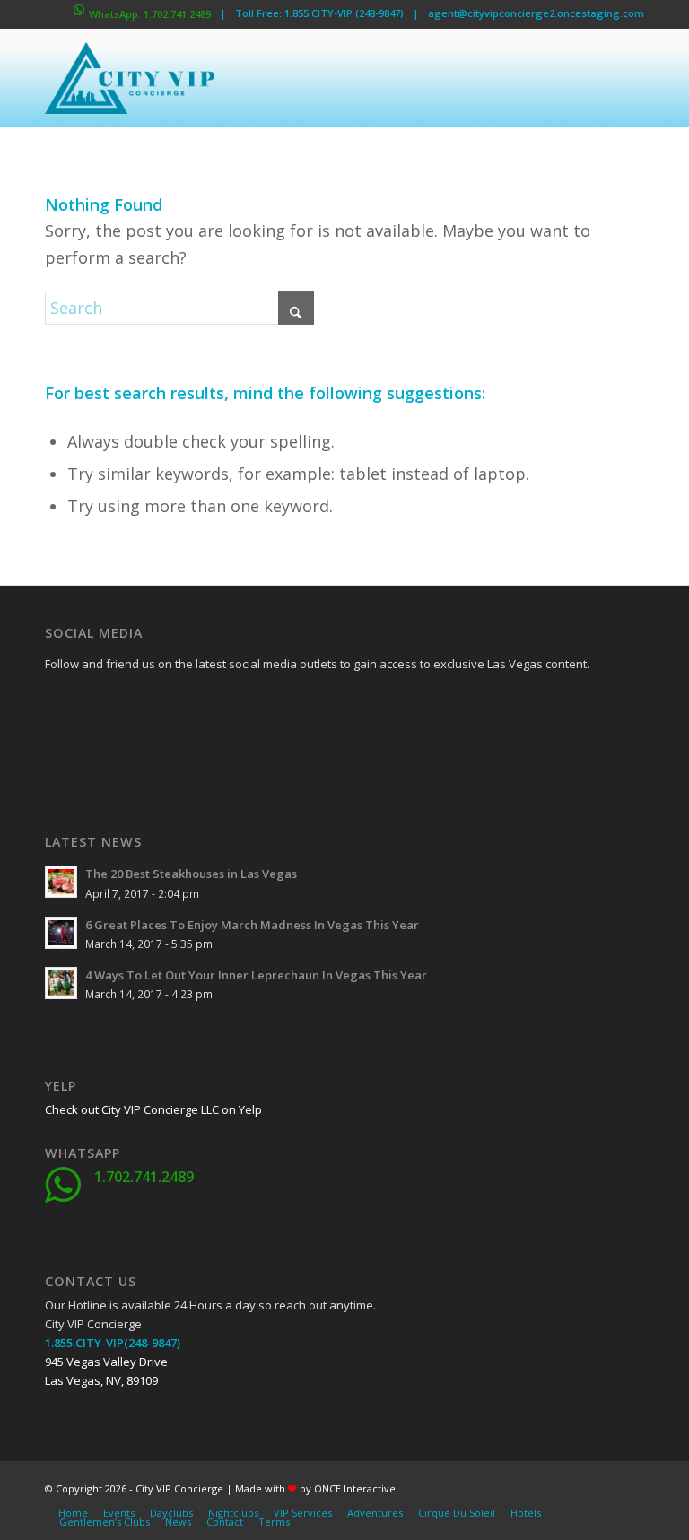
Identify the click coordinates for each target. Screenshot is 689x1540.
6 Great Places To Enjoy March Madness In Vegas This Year (252, 925)
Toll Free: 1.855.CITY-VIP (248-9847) (319, 13)
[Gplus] (148, 705)
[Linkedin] (192, 705)
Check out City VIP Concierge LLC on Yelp (153, 1109)
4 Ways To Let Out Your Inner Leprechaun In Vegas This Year (256, 975)
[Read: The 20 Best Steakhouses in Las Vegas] (61, 882)
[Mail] (192, 749)
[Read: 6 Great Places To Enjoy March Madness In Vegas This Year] (61, 933)
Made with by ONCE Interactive (315, 1488)
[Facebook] (58, 705)
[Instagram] (103, 749)
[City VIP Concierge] (129, 78)
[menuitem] (73, 1513)
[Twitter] (103, 705)
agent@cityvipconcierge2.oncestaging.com (536, 13)
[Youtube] (58, 749)
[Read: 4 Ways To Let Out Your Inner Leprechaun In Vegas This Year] (61, 983)
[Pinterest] (148, 749)
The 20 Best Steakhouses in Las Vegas (191, 874)
